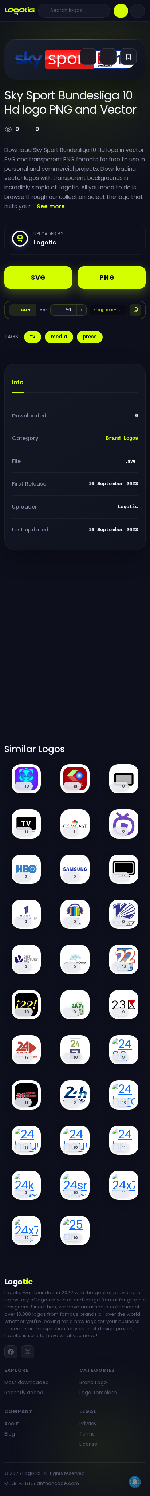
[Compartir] (88, 56)
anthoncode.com (58, 1483)
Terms (87, 1433)
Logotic (31, 1473)
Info (18, 382)
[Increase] (81, 310)
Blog (9, 1433)
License (88, 1444)
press (90, 336)
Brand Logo (93, 1382)
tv (32, 336)
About (11, 1423)
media (59, 336)
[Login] (137, 11)
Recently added (23, 1392)
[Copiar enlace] (108, 56)
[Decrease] (55, 310)
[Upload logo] (121, 11)
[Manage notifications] (135, 1482)
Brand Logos (122, 438)
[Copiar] (135, 310)
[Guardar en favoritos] (128, 56)
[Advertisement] (75, 651)
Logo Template (98, 1392)
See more (51, 206)
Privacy (87, 1423)
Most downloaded (26, 1382)
